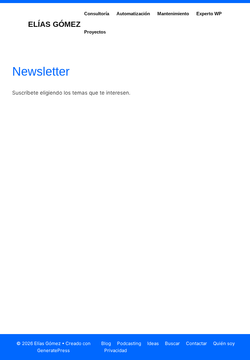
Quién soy (224, 343)
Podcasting (129, 343)
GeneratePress (53, 350)
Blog (106, 343)
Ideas (153, 343)
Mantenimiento (173, 13)
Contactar (196, 343)
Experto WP (209, 13)
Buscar (172, 343)
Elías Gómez (54, 24)
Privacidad (115, 350)
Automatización (133, 13)
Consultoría (96, 13)
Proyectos (95, 31)
